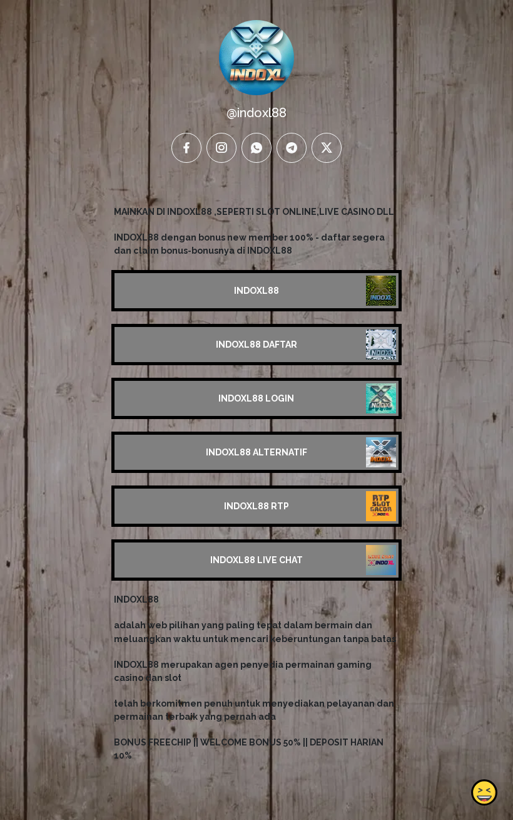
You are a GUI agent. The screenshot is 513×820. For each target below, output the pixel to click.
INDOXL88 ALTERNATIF (256, 452)
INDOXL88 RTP (256, 506)
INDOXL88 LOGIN (256, 398)
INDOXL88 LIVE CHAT (256, 560)
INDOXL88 (256, 291)
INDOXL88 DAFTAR (256, 345)
